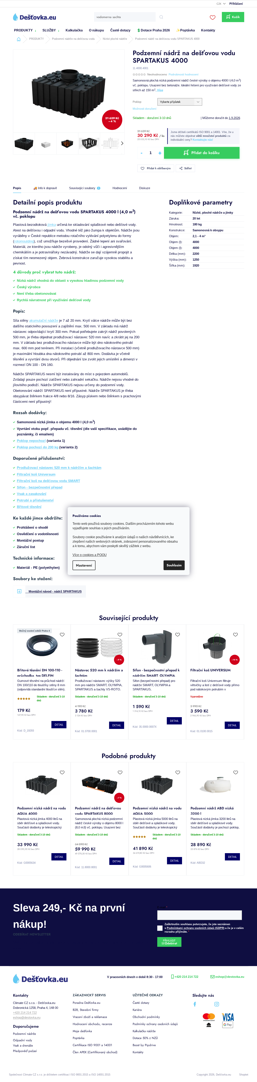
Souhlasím (174, 565)
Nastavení (84, 565)
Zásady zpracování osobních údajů (167, 585)
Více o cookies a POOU (90, 554)
